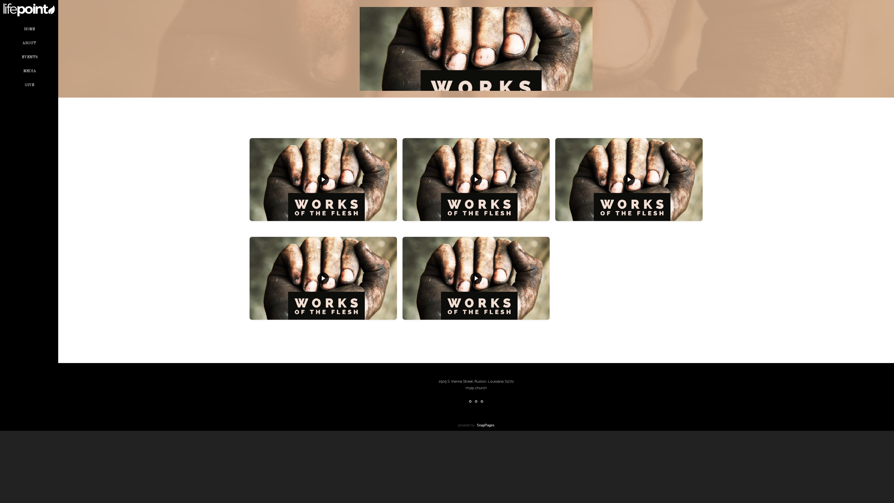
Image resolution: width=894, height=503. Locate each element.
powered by (476, 425)
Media (29, 71)
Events (30, 57)
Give (29, 85)
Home (29, 29)
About (29, 43)
